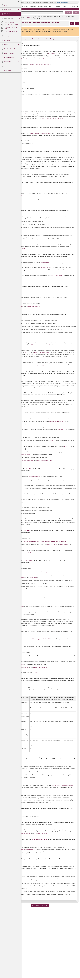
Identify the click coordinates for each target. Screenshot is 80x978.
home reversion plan (49, 58)
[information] (19, 18)
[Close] (77, 1)
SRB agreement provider (23, 833)
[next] (77, 23)
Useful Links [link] (33, 6)
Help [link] (50, 6)
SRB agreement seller (41, 833)
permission (58, 364)
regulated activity (46, 262)
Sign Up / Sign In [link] (73, 6)
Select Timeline (8, 18)
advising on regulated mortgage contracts (34, 638)
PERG (22, 17)
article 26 (27, 352)
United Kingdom (52, 53)
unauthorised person (34, 476)
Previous (36, 905)
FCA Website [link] (24, 6)
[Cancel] (78, 28)
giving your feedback (62, 2)
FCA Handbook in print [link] (59, 6)
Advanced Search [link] (42, 6)
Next (43, 905)
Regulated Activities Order (45, 344)
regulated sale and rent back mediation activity (32, 365)
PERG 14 (29, 17)
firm (50, 364)
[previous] (72, 23)
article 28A (31, 344)
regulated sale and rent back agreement (27, 58)
